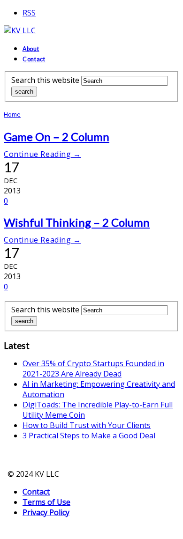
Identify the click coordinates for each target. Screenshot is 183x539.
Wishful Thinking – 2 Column (77, 222)
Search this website (45, 80)
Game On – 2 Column (56, 136)
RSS (29, 12)
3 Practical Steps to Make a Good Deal (89, 435)
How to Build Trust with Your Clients (87, 425)
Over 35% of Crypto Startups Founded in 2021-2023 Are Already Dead (93, 368)
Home (12, 114)
